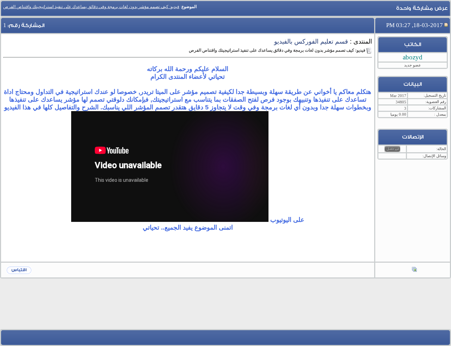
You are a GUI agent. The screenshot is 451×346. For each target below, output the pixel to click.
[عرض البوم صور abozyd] (414, 270)
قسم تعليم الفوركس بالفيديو (311, 41)
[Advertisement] (225, 309)
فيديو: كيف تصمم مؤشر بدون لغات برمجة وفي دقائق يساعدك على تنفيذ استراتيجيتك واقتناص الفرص (91, 6)
